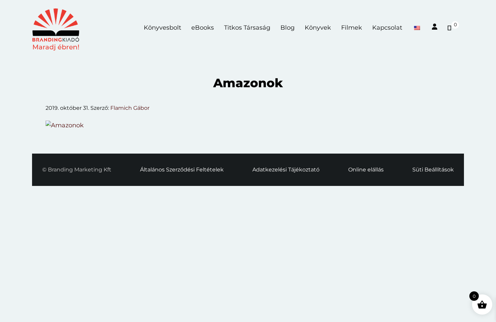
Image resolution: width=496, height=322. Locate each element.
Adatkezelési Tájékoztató (286, 169)
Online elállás (366, 169)
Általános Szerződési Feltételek (182, 169)
